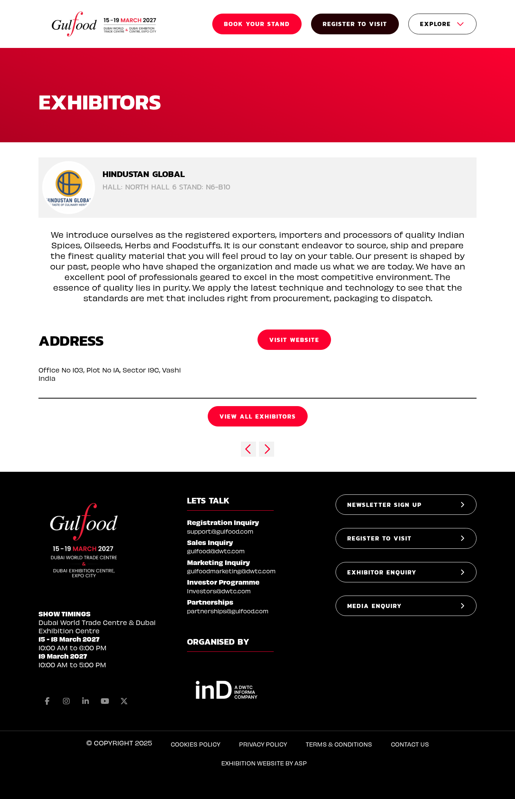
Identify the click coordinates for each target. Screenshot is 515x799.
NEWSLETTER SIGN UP (384, 504)
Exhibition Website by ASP (264, 763)
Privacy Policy (263, 744)
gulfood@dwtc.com (216, 550)
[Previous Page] (248, 449)
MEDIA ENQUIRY (374, 605)
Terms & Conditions (339, 744)
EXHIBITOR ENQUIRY (382, 572)
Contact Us (410, 744)
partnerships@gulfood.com (227, 610)
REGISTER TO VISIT (355, 23)
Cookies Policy (195, 744)
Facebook (47, 701)
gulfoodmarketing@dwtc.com (231, 570)
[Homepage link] (104, 24)
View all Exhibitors (257, 416)
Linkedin (85, 701)
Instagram (66, 701)
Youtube (104, 701)
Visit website (294, 339)
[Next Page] (266, 449)
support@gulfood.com (220, 531)
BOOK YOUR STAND (257, 23)
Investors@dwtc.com (219, 590)
